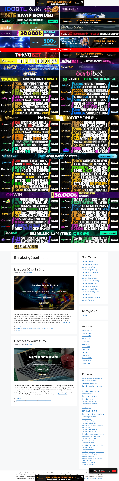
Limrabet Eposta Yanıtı (89, 278)
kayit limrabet (89, 386)
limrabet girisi (89, 410)
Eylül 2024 (85, 352)
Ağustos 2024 (86, 355)
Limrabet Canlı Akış (88, 267)
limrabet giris (86, 408)
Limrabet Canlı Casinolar (90, 264)
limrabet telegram (88, 443)
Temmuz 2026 (87, 330)
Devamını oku (66, 322)
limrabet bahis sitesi (90, 391)
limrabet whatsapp (88, 450)
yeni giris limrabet (88, 464)
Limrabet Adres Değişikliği (90, 281)
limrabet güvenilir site (37, 328)
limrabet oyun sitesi (86, 427)
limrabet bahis (85, 388)
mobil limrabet (87, 460)
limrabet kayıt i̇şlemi (88, 421)
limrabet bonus (89, 396)
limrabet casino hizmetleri (87, 405)
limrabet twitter (87, 447)
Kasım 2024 (86, 347)
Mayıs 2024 (86, 363)
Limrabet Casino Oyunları (90, 292)
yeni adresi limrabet (88, 462)
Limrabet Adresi (87, 261)
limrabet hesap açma (86, 419)
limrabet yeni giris (48, 328)
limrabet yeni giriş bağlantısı (88, 456)
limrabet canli (87, 399)
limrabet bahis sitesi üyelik (87, 393)
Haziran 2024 (86, 360)
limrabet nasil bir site (89, 423)
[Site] (29, 85)
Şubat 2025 (86, 341)
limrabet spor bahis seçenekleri (88, 440)
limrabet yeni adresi (88, 452)
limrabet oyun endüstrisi (87, 425)
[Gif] (59, 118)
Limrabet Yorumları (88, 300)
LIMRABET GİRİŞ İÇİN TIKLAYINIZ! (59, 50)
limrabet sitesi (95, 436)
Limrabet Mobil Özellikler (90, 283)
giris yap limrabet (20, 400)
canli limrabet (97, 378)
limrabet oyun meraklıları (98, 425)
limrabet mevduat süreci (44, 400)
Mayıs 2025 (86, 338)
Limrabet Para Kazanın (89, 294)
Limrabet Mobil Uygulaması (91, 297)
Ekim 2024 (85, 349)
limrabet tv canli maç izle (92, 445)
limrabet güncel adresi (93, 414)
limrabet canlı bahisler (89, 403)
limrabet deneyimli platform (23, 328)
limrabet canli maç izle (89, 401)
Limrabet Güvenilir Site (29, 269)
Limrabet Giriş (86, 275)
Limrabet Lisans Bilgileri (90, 272)
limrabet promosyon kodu (93, 434)
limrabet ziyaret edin (97, 458)
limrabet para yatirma (89, 431)
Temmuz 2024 (87, 358)
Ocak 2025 (85, 344)
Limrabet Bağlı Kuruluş (89, 270)
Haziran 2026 (86, 333)
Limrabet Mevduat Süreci (30, 341)
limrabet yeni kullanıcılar (87, 458)
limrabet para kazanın (89, 429)
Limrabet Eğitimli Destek (90, 286)
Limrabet (18, 326)
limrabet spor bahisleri (89, 438)
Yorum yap (19, 330)
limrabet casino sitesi (98, 405)
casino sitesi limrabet (89, 381)
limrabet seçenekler (86, 436)
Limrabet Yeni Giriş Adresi (90, 454)
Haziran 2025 (86, 336)
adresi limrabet (87, 378)
